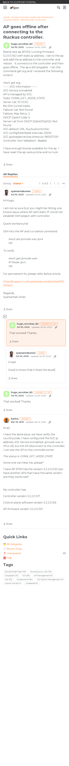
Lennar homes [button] (13, 583)
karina (14, 418)
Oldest (17, 183)
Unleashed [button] (32, 583)
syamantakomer (21, 191)
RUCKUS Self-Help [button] (15, 571)
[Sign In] (64, 7)
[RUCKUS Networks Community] (14, 7)
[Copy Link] (50, 47)
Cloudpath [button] (11, 575)
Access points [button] (25, 579)
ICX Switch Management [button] (50, 579)
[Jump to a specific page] (63, 183)
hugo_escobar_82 (22, 44)
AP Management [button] (43, 575)
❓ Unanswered (34, 553)
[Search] (58, 7)
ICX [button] (26, 575)
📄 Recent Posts (12, 548)
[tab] (10, 174)
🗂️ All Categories (12, 544)
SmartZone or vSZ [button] (40, 571)
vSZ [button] (8, 579)
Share (8, 164)
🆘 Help (7, 557)
